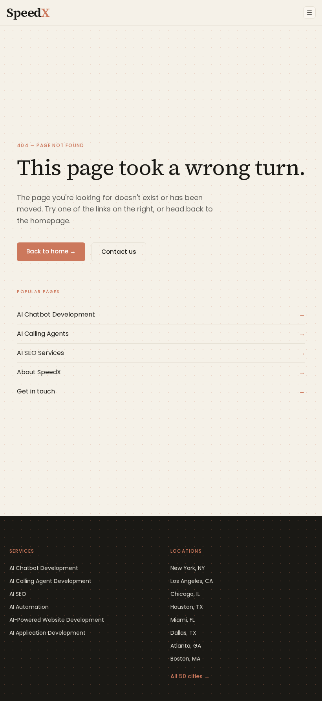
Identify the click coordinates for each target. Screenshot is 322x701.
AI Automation (29, 607)
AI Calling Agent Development (50, 581)
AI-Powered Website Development (56, 620)
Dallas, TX (183, 633)
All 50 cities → (190, 676)
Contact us (118, 252)
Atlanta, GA (185, 646)
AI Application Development (47, 633)
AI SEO (17, 594)
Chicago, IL (185, 594)
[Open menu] (309, 12)
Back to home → (51, 251)
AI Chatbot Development (43, 568)
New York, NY (187, 568)
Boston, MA (185, 659)
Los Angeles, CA (191, 581)
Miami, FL (182, 620)
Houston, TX (186, 607)
